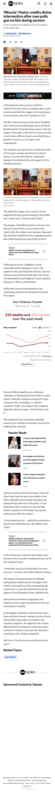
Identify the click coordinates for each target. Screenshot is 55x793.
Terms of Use (29, 783)
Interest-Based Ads (39, 780)
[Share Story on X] (10, 42)
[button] (4, 3)
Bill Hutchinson (25, 33)
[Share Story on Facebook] (5, 42)
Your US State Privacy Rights (40, 778)
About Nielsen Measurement (13, 783)
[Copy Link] (21, 42)
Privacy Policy (24, 778)
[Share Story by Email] (16, 42)
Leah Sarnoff (11, 33)
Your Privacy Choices (43, 783)
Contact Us (27, 786)
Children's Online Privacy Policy (19, 780)
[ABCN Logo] (15, 3)
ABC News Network (10, 778)
